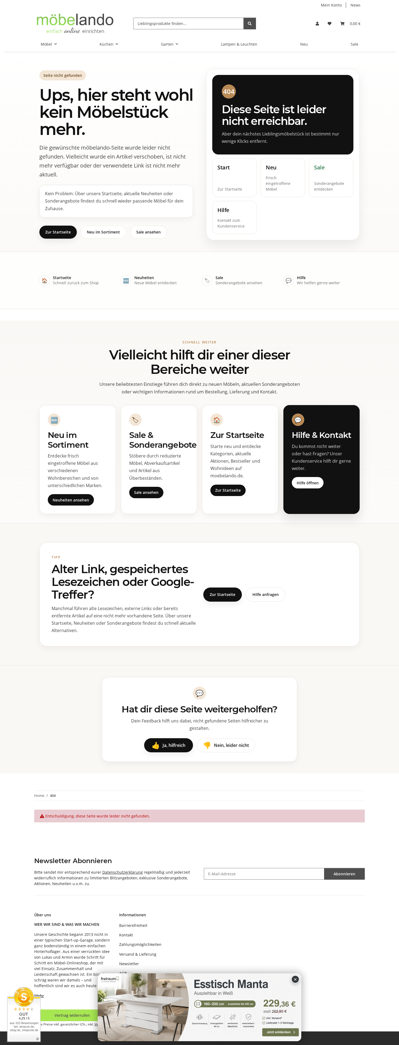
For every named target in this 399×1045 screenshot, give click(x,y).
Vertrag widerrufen (72, 1015)
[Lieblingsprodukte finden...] (249, 23)
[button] (317, 23)
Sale (354, 44)
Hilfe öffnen (308, 482)
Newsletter (129, 963)
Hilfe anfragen (265, 594)
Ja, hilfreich (168, 745)
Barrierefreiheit (133, 925)
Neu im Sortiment (103, 232)
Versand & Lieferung (137, 954)
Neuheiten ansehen (71, 500)
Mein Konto (331, 5)
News (355, 5)
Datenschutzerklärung (122, 872)
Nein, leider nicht (226, 745)
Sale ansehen (148, 232)
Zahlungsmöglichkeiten (140, 944)
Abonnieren (344, 873)
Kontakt (126, 934)
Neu (304, 44)
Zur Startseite (58, 232)
